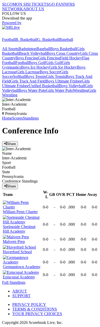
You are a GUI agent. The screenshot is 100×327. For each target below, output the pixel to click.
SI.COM (9, 4)
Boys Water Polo (32, 90)
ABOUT (19, 291)
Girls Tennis (56, 76)
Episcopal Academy (19, 277)
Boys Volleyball (72, 86)
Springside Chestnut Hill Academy (19, 228)
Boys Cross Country (63, 53)
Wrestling (80, 90)
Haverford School (17, 252)
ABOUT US (33, 9)
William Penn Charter (20, 212)
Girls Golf (54, 62)
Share (11, 144)
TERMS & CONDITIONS (34, 309)
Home (7, 118)
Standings (31, 118)
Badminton (27, 49)
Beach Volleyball (33, 53)
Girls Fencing (49, 58)
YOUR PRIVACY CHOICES (37, 314)
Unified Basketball (44, 86)
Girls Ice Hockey (63, 67)
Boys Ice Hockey (35, 67)
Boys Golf (37, 62)
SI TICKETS (38, 4)
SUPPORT (21, 296)
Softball (19, 76)
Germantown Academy (22, 267)
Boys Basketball (63, 49)
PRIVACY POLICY (29, 304)
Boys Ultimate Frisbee (64, 81)
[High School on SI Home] (22, 35)
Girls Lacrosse (28, 72)
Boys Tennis (36, 76)
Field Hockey (71, 58)
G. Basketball (48, 39)
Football (8, 39)
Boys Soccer (50, 72)
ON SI (21, 4)
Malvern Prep (14, 241)
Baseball (66, 39)
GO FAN (56, 4)
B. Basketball (26, 39)
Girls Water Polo (59, 90)
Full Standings (13, 282)
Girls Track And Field (28, 81)
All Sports (10, 49)
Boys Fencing (26, 58)
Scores (17, 118)
